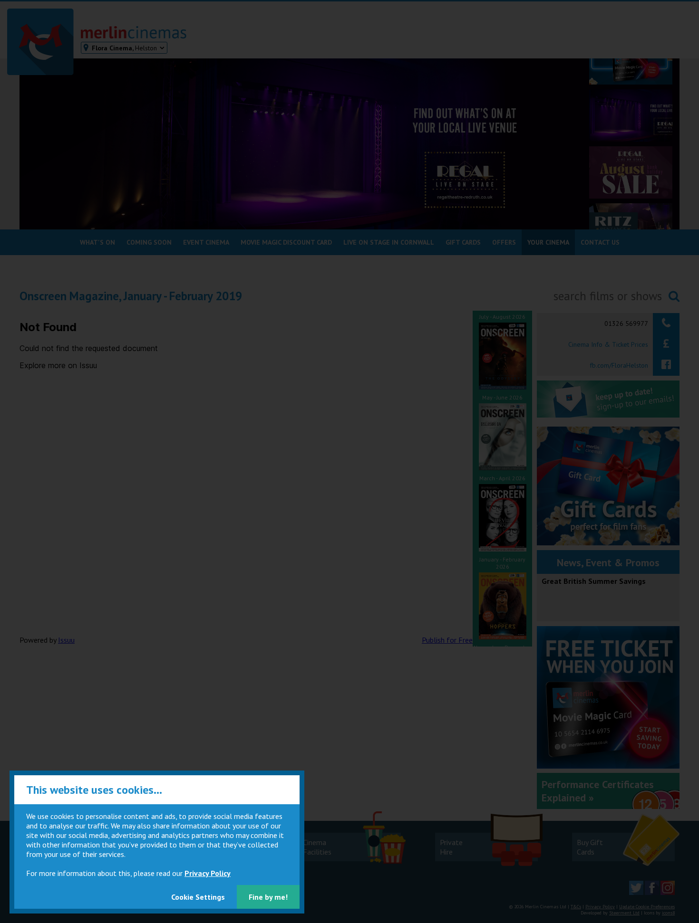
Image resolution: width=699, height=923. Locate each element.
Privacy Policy (207, 873)
